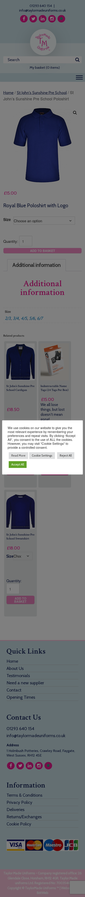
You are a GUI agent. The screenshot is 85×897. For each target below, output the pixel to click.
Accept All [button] (17, 464)
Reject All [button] (66, 455)
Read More (18, 455)
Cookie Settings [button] (42, 455)
